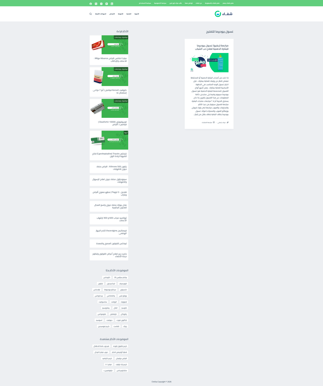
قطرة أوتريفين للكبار (119, 352)
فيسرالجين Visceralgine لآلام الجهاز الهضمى (111, 232)
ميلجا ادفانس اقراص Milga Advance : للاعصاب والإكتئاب (110, 59)
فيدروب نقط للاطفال (101, 346)
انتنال (115, 308)
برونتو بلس (123, 295)
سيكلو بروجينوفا (110, 289)
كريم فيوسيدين (103, 326)
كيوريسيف (123, 283)
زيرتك (125, 326)
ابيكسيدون (111, 283)
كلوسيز (124, 308)
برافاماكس (111, 295)
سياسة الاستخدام (145, 3)
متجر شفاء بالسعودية (212, 3)
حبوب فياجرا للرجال (101, 352)
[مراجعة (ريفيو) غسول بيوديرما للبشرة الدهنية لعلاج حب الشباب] (209, 62)
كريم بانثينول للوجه (120, 346)
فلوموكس (102, 314)
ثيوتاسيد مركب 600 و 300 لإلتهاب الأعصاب (112, 219)
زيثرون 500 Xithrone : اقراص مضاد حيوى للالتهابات (111, 167)
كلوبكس (106, 277)
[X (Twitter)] (96, 4)
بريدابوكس (99, 295)
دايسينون (123, 289)
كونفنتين (113, 314)
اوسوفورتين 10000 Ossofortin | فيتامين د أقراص (112, 123)
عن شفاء (199, 3)
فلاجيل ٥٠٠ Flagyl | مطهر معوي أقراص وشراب (110, 193)
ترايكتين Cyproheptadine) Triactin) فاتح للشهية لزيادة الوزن (109, 155)
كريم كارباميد (107, 358)
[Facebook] (91, 4)
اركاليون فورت (121, 320)
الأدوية (136, 13)
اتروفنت (114, 302)
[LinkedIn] (112, 4)
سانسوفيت (103, 302)
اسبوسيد (99, 320)
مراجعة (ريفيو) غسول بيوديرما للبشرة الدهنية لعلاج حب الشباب (211, 47)
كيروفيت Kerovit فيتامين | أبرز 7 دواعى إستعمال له (110, 91)
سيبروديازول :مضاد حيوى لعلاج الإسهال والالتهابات (109, 180)
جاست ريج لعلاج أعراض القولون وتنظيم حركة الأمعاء (110, 255)
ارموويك (124, 302)
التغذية (128, 13)
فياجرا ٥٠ (108, 364)
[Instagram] (101, 4)
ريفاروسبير (106, 308)
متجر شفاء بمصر (228, 3)
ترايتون (100, 283)
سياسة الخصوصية (160, 3)
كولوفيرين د (108, 370)
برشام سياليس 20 (120, 277)
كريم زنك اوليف (121, 364)
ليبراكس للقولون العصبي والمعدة (111, 243)
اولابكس (96, 289)
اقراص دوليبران (121, 358)
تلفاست (116, 326)
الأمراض (112, 13)
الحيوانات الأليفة (100, 13)
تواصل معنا (189, 3)
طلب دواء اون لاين (175, 3)
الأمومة (120, 13)
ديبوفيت (109, 320)
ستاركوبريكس (122, 370)
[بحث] (91, 14)
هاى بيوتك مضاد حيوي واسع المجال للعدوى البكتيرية (110, 206)
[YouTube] (106, 4)
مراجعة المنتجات (207, 122)
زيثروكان (124, 314)
